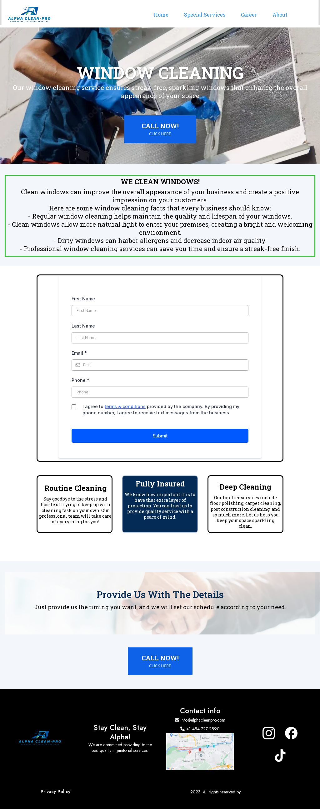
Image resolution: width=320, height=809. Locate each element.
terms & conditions (125, 406)
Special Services (204, 14)
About (280, 14)
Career (249, 14)
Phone (80, 380)
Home (161, 14)
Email (79, 353)
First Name (83, 298)
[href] (200, 751)
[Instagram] (269, 733)
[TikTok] (280, 755)
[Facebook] (291, 733)
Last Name (83, 325)
